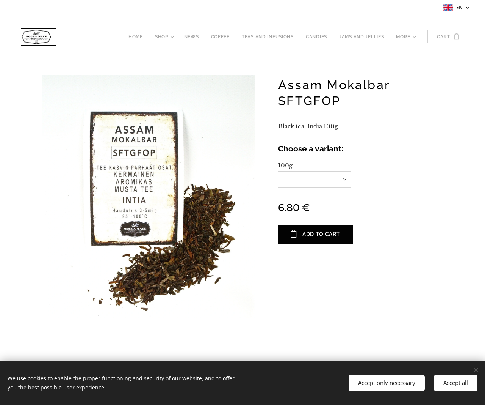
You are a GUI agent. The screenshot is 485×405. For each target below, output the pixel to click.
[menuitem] (138, 36)
